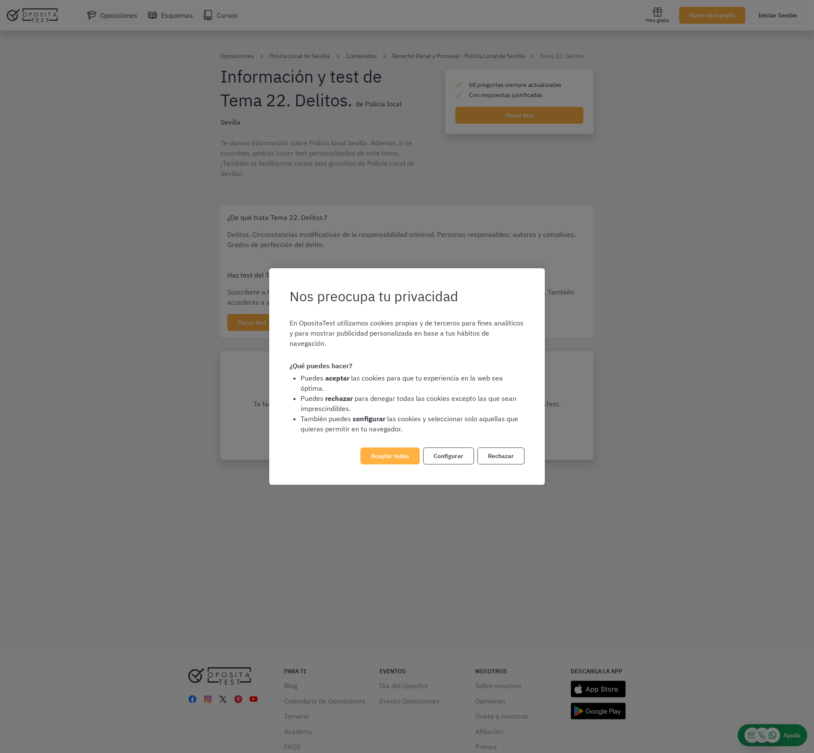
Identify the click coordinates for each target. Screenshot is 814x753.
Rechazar (501, 456)
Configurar (448, 456)
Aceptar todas (390, 456)
